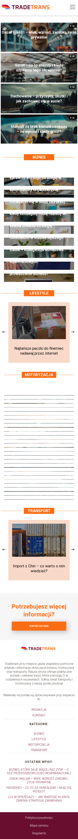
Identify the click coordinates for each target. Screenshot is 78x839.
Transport (39, 511)
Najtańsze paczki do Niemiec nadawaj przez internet (39, 351)
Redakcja (39, 709)
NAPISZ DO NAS (38, 626)
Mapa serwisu (39, 825)
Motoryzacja (39, 375)
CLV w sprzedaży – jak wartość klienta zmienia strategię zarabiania (39, 798)
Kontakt (39, 715)
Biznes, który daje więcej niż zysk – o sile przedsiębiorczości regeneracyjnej (39, 771)
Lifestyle (39, 293)
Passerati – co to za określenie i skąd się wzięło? (39, 789)
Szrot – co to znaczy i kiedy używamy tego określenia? (39, 67)
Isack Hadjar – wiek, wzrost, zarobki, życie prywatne (39, 780)
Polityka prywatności (39, 818)
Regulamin (39, 833)
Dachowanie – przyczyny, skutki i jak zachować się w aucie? (39, 98)
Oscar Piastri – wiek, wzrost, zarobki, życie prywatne (39, 34)
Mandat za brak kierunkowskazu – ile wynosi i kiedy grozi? (39, 129)
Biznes (39, 157)
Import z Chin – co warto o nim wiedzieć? (39, 568)
